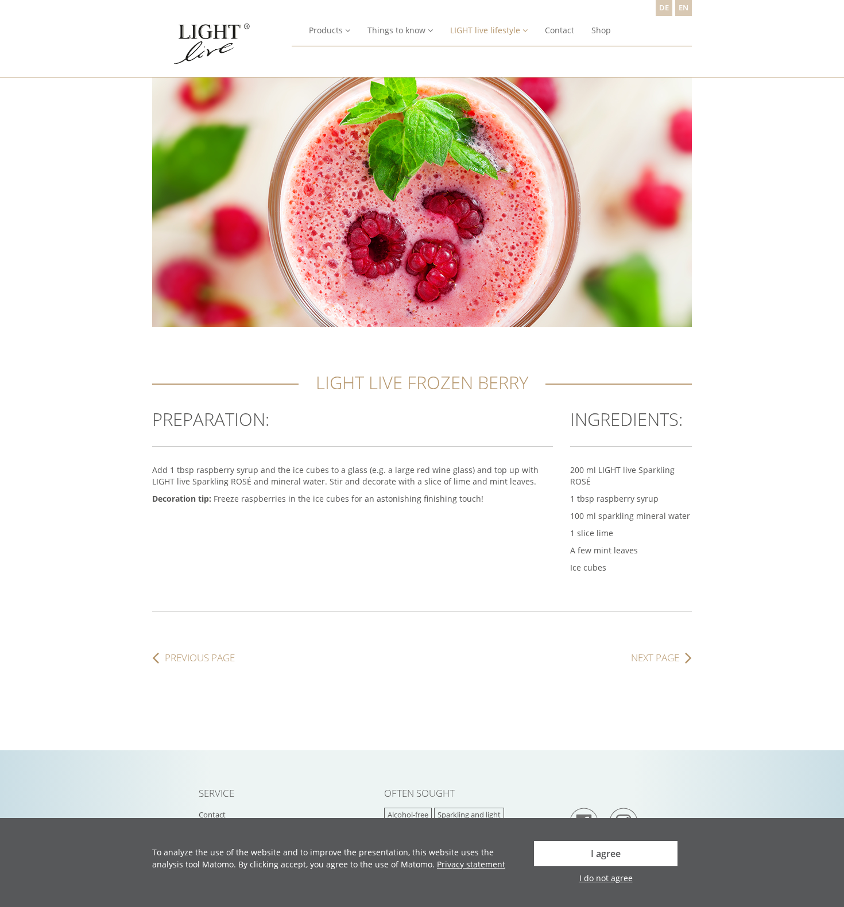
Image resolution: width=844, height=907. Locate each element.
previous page (200, 658)
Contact (559, 30)
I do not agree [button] (606, 878)
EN (683, 8)
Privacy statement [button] (471, 864)
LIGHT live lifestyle (485, 30)
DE (664, 8)
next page (655, 658)
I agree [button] (606, 853)
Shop (601, 30)
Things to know (396, 30)
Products (326, 30)
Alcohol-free (408, 815)
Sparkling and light (469, 815)
